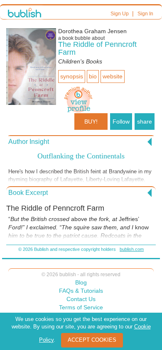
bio (93, 76)
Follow (121, 121)
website (113, 76)
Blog (81, 282)
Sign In (145, 14)
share (144, 121)
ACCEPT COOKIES (92, 340)
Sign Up (119, 14)
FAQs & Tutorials (81, 290)
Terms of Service (81, 307)
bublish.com (132, 249)
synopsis (71, 76)
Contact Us (81, 299)
